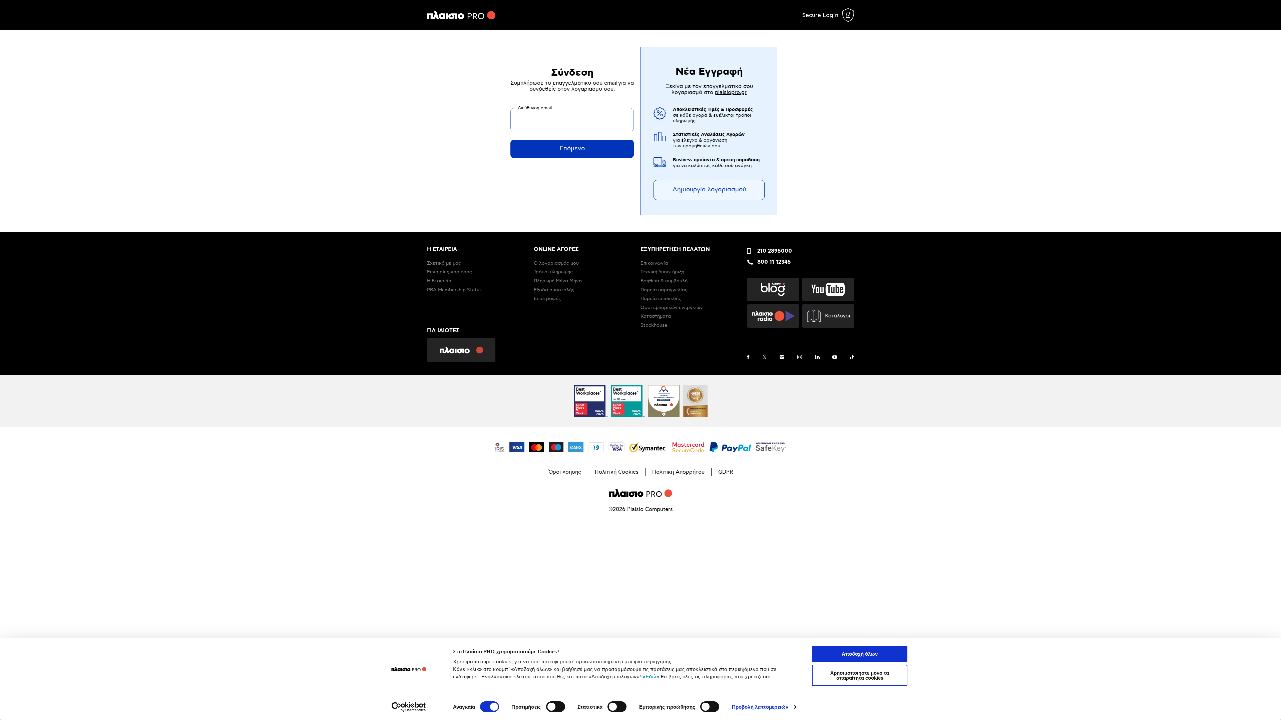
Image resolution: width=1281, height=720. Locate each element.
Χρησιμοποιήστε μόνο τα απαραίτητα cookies (859, 675)
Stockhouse (653, 325)
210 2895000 (774, 251)
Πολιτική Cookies (616, 472)
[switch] (555, 706)
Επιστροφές (547, 298)
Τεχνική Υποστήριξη (662, 272)
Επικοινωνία (654, 263)
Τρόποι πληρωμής (553, 272)
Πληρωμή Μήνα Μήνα (558, 281)
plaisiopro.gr (731, 92)
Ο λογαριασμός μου (556, 263)
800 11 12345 (774, 262)
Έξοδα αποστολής (554, 290)
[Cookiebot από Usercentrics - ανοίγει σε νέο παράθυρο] (409, 707)
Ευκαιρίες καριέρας (449, 272)
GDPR (725, 472)
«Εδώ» (651, 676)
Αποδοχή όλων (860, 654)
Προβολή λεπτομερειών (760, 707)
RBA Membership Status (454, 290)
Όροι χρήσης (564, 472)
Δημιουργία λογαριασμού (709, 190)
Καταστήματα (655, 316)
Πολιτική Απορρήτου (678, 472)
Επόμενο (572, 149)
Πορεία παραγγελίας (664, 290)
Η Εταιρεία (439, 281)
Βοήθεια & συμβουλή (664, 281)
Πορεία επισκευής (660, 298)
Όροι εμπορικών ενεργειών (671, 307)
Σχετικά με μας (444, 263)
